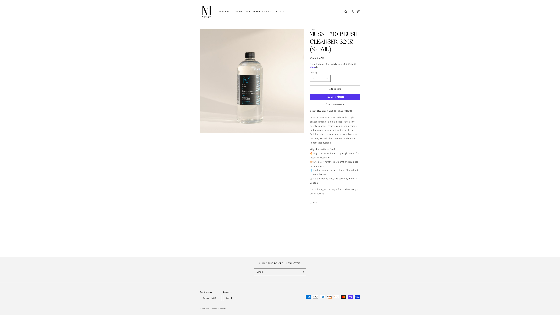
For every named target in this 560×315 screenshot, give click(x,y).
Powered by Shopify (218, 308)
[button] (225, 12)
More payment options (335, 104)
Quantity (313, 72)
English (229, 298)
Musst (208, 308)
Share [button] (316, 202)
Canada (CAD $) (209, 298)
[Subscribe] (303, 271)
